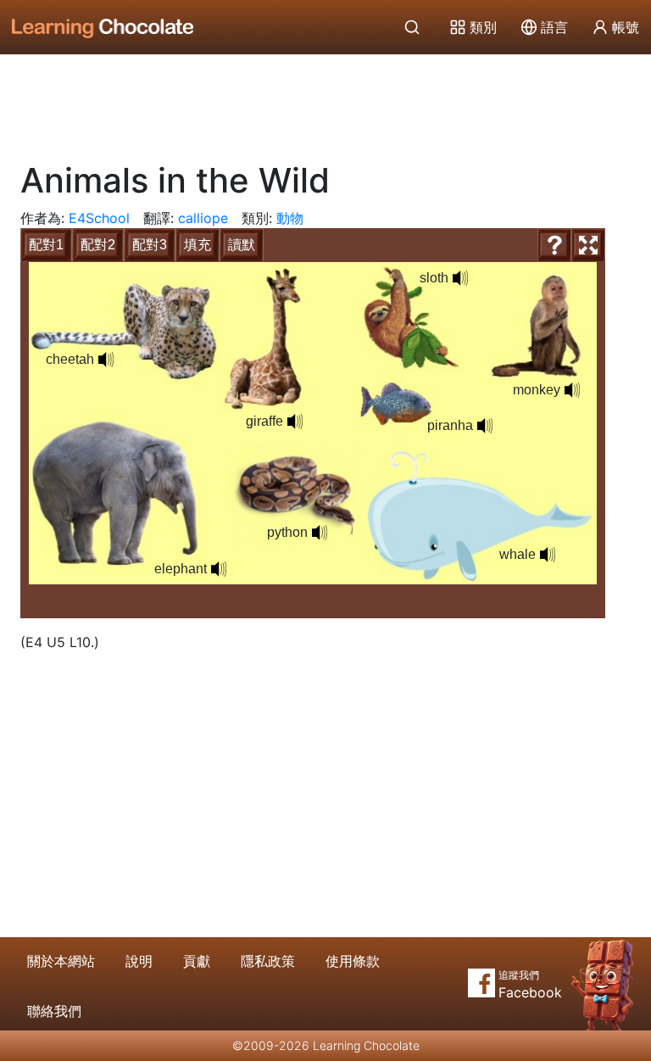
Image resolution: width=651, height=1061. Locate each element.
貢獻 (196, 960)
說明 (139, 960)
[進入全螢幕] (588, 245)
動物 (289, 217)
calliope (203, 217)
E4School (99, 217)
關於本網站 (61, 960)
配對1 (46, 244)
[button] (105, 359)
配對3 (149, 244)
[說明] (554, 245)
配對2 (98, 244)
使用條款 (353, 960)
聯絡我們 (54, 1010)
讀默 (241, 244)
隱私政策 (268, 960)
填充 (197, 244)
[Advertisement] (325, 102)
